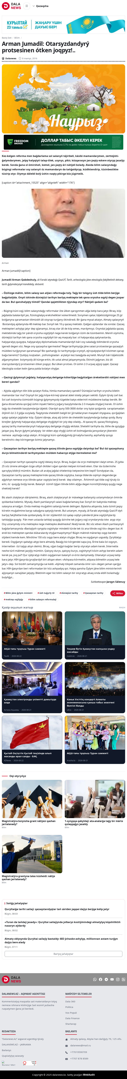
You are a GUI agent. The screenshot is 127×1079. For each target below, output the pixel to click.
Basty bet (6, 37)
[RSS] (123, 979)
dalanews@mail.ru (80, 1045)
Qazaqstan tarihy (94, 592)
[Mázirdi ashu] (27, 6)
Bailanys (6, 1050)
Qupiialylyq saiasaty (13, 1055)
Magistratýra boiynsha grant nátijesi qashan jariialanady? (28, 823)
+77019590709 (78, 1052)
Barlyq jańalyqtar (63, 954)
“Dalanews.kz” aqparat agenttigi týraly (23, 1038)
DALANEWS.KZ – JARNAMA (16, 1044)
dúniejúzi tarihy (69, 592)
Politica (69, 1006)
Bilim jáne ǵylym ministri (19, 592)
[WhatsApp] (94, 979)
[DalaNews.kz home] (11, 6)
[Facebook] (100, 979)
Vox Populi (71, 1012)
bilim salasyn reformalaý (43, 599)
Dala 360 (70, 1001)
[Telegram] (106, 979)
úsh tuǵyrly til (46, 592)
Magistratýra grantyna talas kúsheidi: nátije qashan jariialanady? (28, 878)
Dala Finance (72, 1018)
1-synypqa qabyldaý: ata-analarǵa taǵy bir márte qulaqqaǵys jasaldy (94, 823)
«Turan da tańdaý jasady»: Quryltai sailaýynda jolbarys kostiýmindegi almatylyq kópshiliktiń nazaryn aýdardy (62, 923)
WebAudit (89, 1074)
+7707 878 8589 (79, 1058)
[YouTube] (112, 979)
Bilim (17, 37)
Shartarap (70, 1023)
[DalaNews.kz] (11, 979)
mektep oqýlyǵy (14, 599)
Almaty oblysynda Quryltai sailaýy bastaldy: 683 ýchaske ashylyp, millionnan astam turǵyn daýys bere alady (61, 940)
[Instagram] (117, 979)
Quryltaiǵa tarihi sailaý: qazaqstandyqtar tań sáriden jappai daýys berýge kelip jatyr (57, 909)
